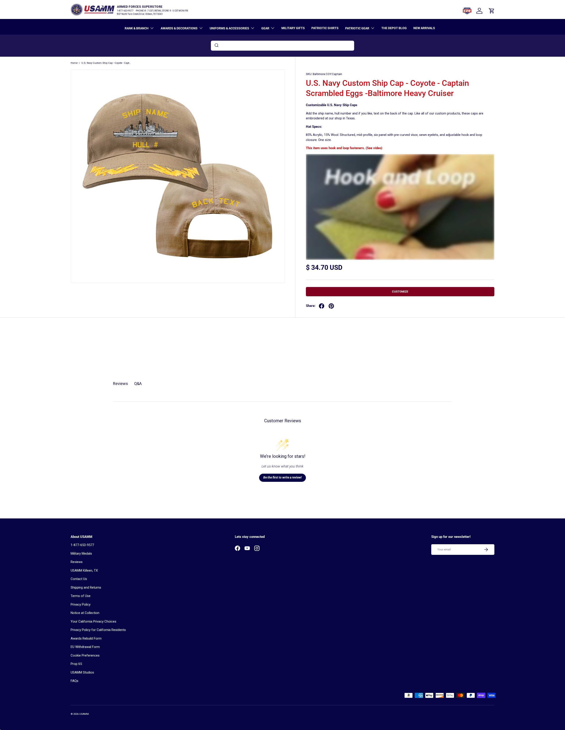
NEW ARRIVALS (424, 28)
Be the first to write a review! (282, 477)
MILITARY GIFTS (293, 28)
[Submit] (216, 46)
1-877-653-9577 (82, 545)
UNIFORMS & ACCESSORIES (229, 28)
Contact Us (79, 579)
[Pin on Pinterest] (331, 306)
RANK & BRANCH (137, 28)
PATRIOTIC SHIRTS (325, 28)
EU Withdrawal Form (85, 647)
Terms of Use (80, 596)
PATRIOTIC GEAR (357, 28)
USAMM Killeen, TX (84, 570)
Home (74, 63)
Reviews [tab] (120, 383)
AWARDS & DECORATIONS (179, 28)
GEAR (265, 28)
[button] (492, 11)
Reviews (77, 562)
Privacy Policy (80, 604)
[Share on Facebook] (321, 306)
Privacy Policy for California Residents (98, 630)
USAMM (84, 714)
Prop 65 (76, 664)
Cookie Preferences (85, 655)
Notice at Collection (85, 613)
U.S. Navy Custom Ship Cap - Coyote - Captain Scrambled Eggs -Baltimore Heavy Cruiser (106, 63)
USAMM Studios (82, 672)
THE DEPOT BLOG (394, 28)
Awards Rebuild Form (86, 638)
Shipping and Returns (86, 587)
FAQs (74, 681)
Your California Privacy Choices (93, 621)
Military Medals (81, 553)
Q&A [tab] (138, 383)
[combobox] (282, 46)
